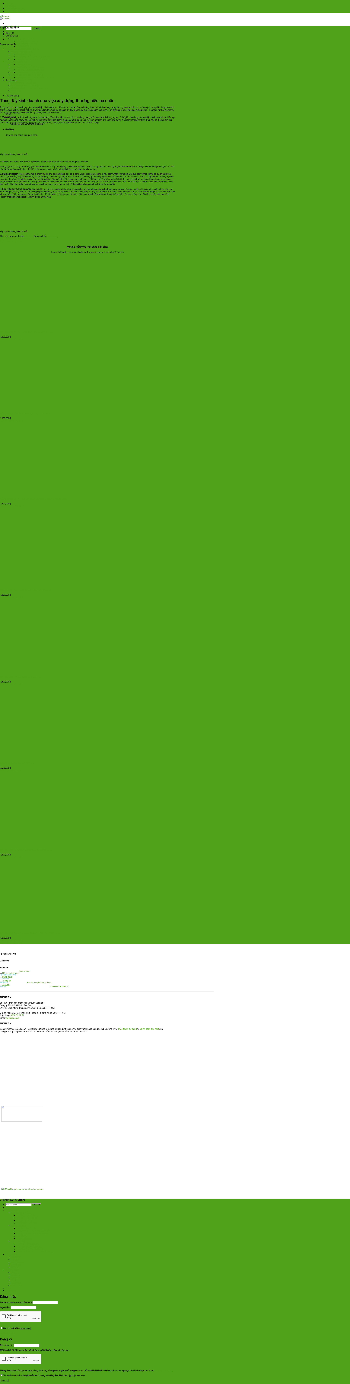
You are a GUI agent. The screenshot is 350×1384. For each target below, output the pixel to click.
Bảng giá (9, 1207)
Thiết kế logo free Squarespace (38, 986)
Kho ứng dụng (12, 95)
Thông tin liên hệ (19, 957)
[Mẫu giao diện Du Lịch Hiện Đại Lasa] (71, 758)
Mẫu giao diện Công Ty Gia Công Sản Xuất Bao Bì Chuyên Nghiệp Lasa (33, 498)
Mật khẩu (5, 1307)
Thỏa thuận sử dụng (14, 8)
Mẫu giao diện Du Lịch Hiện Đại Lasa (17, 763)
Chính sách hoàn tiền (38, 964)
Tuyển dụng (10, 6)
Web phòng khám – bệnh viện (30, 75)
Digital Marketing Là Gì (11, 241)
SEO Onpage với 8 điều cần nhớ (15, 238)
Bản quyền (16, 1257)
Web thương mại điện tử (22, 59)
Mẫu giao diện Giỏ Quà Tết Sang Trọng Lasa (20, 677)
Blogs (8, 114)
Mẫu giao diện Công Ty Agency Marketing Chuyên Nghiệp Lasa (29, 933)
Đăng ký (4, 1380)
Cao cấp (15, 1259)
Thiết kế (14, 93)
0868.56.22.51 (17, 1015)
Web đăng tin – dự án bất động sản (33, 56)
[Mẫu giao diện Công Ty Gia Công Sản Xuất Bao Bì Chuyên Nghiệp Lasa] (71, 494)
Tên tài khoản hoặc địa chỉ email (16, 1302)
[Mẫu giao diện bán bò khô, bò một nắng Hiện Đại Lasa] (71, 585)
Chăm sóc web (18, 1262)
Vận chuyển (16, 1285)
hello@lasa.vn (12, 1018)
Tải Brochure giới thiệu (48, 957)
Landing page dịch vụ (26, 43)
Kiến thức (3, 94)
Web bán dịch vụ (24, 46)
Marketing (16, 90)
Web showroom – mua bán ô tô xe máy (34, 77)
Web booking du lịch (20, 64)
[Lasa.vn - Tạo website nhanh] (4, 17)
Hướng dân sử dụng (14, 11)
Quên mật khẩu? (7, 1333)
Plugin (14, 1280)
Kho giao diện (11, 34)
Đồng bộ (15, 1272)
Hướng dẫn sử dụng (32, 957)
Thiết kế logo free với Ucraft (16, 986)
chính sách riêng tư (163, 1370)
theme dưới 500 (13, 39)
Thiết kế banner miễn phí (59, 986)
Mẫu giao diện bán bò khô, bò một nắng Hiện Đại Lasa (25, 590)
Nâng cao (15, 103)
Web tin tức (21, 62)
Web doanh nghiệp (14, 77)
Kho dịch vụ (11, 31)
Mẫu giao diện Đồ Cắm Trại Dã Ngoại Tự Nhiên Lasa (24, 413)
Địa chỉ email (7, 1345)
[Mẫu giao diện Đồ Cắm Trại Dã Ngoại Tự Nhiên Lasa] (65, 408)
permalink (52, 236)
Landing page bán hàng (27, 41)
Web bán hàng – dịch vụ (22, 38)
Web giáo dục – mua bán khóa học (27, 70)
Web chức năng (12, 62)
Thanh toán (16, 1283)
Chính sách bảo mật (7, 964)
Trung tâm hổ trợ (6, 957)
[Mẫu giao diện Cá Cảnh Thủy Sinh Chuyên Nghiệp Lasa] (71, 845)
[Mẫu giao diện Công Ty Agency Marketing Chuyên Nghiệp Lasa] (71, 928)
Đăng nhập (25, 1328)
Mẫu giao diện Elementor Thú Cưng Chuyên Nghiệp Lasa (26, 332)
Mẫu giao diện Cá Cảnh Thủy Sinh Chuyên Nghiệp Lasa (26, 850)
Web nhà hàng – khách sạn (29, 72)
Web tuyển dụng (18, 75)
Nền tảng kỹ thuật (44, 983)
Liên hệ (8, 3)
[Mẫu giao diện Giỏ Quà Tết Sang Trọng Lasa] (71, 672)
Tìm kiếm (36, 28)
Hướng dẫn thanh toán (54, 964)
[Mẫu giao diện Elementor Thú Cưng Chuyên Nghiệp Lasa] (71, 327)
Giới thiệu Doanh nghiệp (22, 80)
